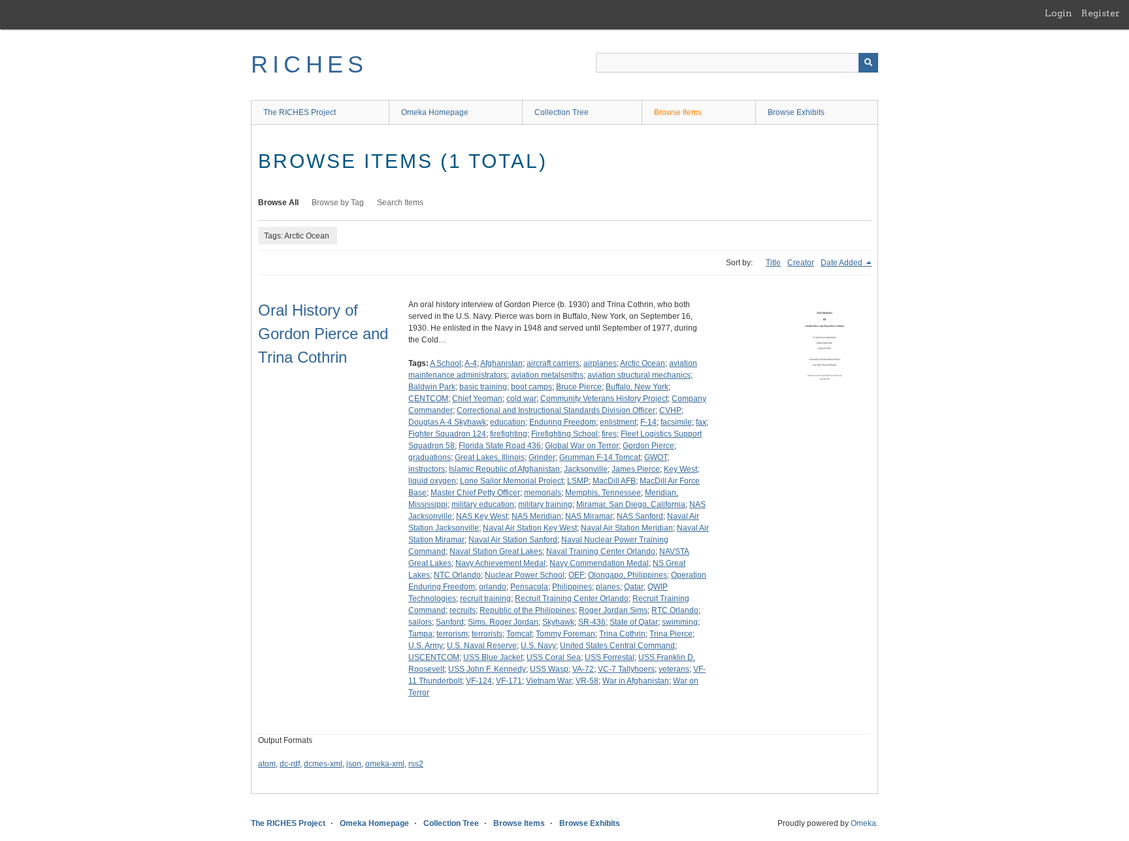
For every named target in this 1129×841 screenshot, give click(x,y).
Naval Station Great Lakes (496, 551)
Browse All (278, 202)
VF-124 (479, 680)
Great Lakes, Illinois (490, 457)
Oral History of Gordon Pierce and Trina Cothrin (323, 333)
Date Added (842, 262)
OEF (576, 575)
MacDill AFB (614, 481)
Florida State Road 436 (500, 445)
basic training (483, 386)
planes (608, 586)
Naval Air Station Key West (530, 528)
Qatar (634, 586)
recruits (463, 610)
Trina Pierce (671, 633)
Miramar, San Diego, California (630, 504)
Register (1100, 13)
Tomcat (519, 633)
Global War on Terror (582, 445)
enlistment (618, 422)
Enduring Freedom (562, 422)
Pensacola (529, 586)
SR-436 (592, 622)
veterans (674, 669)
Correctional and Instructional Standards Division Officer (556, 410)
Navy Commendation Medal (599, 563)
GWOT (655, 457)
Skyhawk (558, 622)
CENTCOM (428, 398)
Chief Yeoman (477, 398)
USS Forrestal (609, 657)
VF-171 (509, 680)
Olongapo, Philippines (627, 575)
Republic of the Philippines (527, 610)
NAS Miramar (589, 516)
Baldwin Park (431, 386)
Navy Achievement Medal (500, 563)
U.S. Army (425, 645)
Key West (680, 469)
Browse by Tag (338, 202)
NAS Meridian (536, 516)
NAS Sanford (640, 516)
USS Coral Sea (554, 657)
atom (267, 763)
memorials (542, 492)
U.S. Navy (538, 645)
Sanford (450, 622)
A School (445, 363)
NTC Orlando (457, 575)
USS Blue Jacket (493, 657)
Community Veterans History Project (604, 398)
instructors (426, 469)
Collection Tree (561, 112)
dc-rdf (290, 763)
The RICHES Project (299, 112)
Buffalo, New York (637, 386)
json (353, 763)
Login (1058, 13)
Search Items (400, 202)
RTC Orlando (674, 610)
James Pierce (636, 469)
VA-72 (583, 669)
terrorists (487, 633)
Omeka (863, 823)
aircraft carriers (553, 363)
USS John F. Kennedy (487, 669)
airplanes (600, 363)
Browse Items (678, 112)
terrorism (452, 633)
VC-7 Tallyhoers (626, 669)
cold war (521, 398)
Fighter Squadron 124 (447, 433)
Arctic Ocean (642, 363)
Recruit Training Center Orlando (572, 598)
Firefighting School (564, 433)
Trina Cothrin (622, 633)
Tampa (420, 633)
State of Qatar (634, 622)
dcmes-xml (323, 763)
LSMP (578, 481)
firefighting (508, 433)
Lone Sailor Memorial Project (511, 481)
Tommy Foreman (565, 633)
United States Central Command (617, 645)
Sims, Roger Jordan (503, 622)
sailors (420, 622)
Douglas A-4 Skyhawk (447, 422)
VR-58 (587, 680)
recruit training (485, 598)
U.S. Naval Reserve (482, 645)
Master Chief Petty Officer (475, 492)
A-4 (471, 363)
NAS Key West (482, 516)
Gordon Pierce (648, 445)
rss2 (415, 763)
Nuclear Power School (524, 575)
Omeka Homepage (434, 112)
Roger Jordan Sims (613, 610)
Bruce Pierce (579, 386)
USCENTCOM (433, 657)
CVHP (670, 410)
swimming (680, 622)
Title (773, 262)
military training (545, 504)
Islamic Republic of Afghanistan (504, 469)
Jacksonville (586, 469)
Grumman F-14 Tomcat (599, 457)
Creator (800, 262)
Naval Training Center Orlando (600, 551)
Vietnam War (549, 680)
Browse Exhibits (796, 112)
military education (482, 504)
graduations (429, 457)
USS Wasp (549, 669)
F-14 (648, 422)
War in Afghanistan (635, 680)
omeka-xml (384, 763)
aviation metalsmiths (547, 375)
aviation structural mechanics (639, 375)
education (507, 422)
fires (609, 433)
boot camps (531, 386)
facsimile (676, 422)
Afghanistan (501, 363)
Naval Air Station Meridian (627, 528)
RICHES (309, 64)
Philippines (572, 586)
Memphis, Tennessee (603, 492)
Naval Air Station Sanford (512, 539)
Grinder (542, 457)
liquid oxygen (432, 481)
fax (701, 422)
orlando (492, 586)
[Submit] (868, 63)
